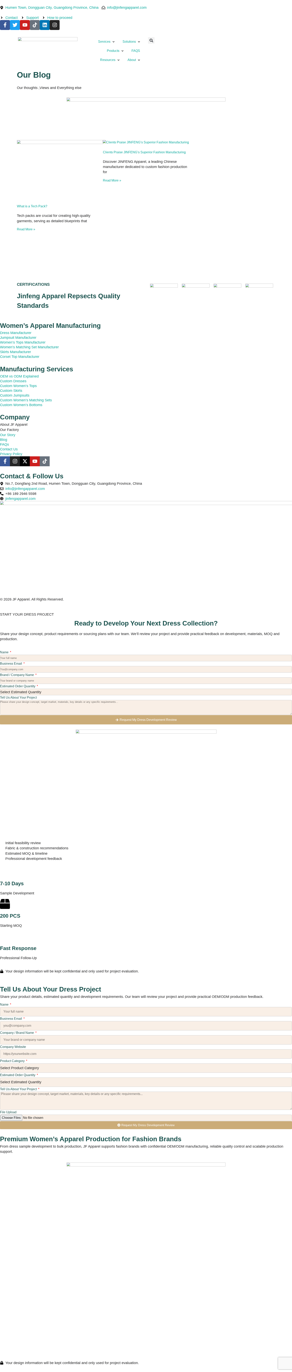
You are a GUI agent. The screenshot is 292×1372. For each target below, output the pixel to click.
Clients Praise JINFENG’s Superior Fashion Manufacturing (144, 152)
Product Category (12, 1061)
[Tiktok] (35, 25)
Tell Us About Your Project (18, 697)
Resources (107, 60)
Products (113, 50)
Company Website (13, 1047)
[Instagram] (55, 25)
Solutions (129, 41)
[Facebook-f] (5, 25)
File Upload (8, 1112)
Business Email (11, 663)
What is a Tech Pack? (32, 206)
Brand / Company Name (17, 675)
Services (104, 41)
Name (4, 652)
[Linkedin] (45, 25)
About (132, 60)
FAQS (135, 50)
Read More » (26, 229)
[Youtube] (25, 25)
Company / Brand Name (17, 1032)
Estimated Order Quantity (18, 686)
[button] (151, 40)
